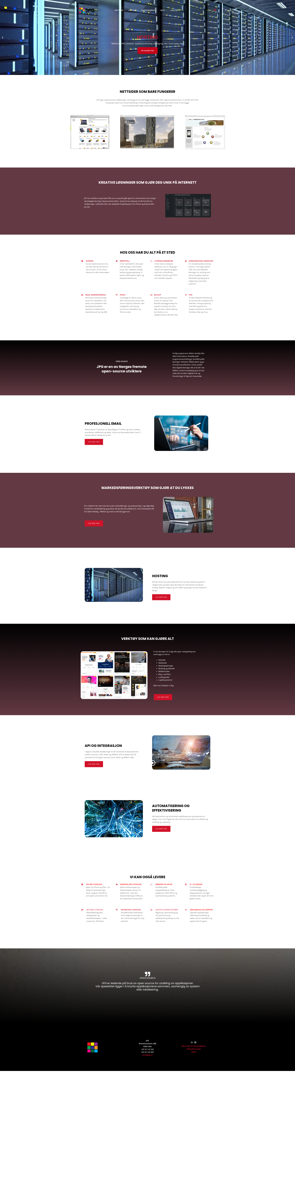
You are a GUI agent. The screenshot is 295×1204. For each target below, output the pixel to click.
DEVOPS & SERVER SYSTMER (167, 910)
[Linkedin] (192, 1042)
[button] (124, 10)
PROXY (122, 295)
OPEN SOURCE (148, 978)
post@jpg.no (147, 1055)
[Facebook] (195, 1042)
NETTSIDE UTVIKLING (94, 910)
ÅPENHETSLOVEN (194, 1049)
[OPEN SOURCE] (147, 974)
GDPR (193, 1052)
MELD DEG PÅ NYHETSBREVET (193, 1046)
